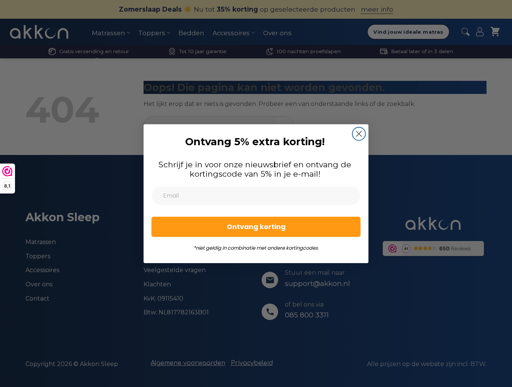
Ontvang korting (256, 226)
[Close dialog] (358, 133)
